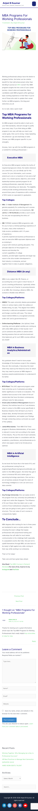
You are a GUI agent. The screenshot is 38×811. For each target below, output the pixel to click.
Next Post (19, 601)
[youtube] (25, 805)
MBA (18, 85)
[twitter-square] (9, 805)
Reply (34, 641)
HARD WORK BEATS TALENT (12, 765)
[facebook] (20, 805)
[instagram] (15, 805)
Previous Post (19, 596)
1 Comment (6, 23)
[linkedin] (4, 805)
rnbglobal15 (13, 619)
